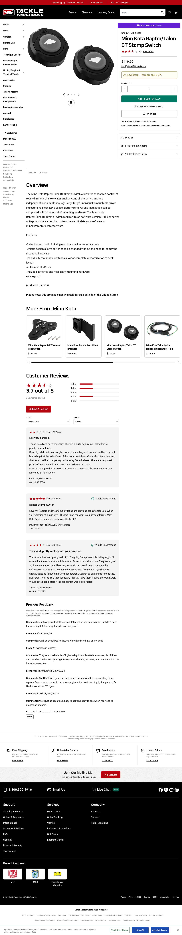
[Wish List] (169, 12)
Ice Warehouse (100, 921)
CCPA (155, 897)
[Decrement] (124, 89)
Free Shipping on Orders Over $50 (68, 2)
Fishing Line (9, 43)
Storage (7, 86)
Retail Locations (99, 823)
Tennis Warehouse (28, 915)
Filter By (76, 417)
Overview (32, 172)
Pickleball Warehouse (76, 915)
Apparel (7, 113)
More (29, 716)
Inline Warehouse (87, 921)
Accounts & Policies (13, 828)
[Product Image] (68, 94)
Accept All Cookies (159, 930)
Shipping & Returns (13, 811)
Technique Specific (12, 55)
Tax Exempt (9, 851)
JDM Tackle (9, 144)
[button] (163, 106)
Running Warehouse (156, 915)
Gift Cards (7, 201)
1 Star (73, 401)
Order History (8, 194)
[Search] (162, 12)
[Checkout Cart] (176, 12)
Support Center (9, 188)
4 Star (73, 388)
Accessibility (164, 897)
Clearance (87, 12)
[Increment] (174, 89)
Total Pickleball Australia (113, 915)
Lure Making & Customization (10, 62)
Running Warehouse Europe (45, 921)
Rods (5, 30)
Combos (7, 37)
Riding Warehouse (143, 921)
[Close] (178, 930)
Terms (123, 897)
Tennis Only (62, 915)
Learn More (17, 760)
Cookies (147, 897)
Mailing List (8, 204)
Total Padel (128, 915)
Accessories (9, 80)
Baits (5, 49)
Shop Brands (9, 156)
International (10, 823)
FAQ (5, 834)
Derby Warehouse (114, 921)
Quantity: (126, 83)
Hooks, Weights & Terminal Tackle (11, 72)
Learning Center (106, 12)
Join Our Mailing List (120, 2)
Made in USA (9, 139)
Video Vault (8, 167)
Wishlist (6, 197)
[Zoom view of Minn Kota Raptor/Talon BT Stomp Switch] (71, 56)
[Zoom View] (71, 103)
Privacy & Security (12, 845)
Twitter (166, 790)
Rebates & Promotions (12, 171)
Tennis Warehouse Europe (46, 915)
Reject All (140, 930)
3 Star (73, 392)
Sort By (28, 417)
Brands (72, 12)
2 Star (73, 396)
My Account (53, 811)
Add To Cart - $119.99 (149, 99)
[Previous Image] (63, 94)
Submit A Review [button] (38, 409)
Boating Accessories (13, 107)
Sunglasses (8, 119)
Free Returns (97, 2)
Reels (6, 24)
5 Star (73, 384)
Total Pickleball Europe (94, 915)
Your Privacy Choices (119, 930)
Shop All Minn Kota (131, 33)
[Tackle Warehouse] (25, 12)
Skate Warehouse (129, 921)
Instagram (177, 790)
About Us (96, 811)
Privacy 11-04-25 (135, 897)
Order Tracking (55, 817)
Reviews (43, 172)
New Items (7, 174)
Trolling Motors (10, 92)
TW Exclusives (10, 133)
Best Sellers (8, 177)
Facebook (161, 790)
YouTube (171, 790)
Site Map (176, 897)
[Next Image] (78, 94)
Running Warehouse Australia (67, 921)
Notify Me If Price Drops (133, 66)
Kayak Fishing (10, 125)
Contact (7, 839)
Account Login (9, 191)
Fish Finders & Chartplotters (10, 99)
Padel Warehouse (140, 915)
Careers (95, 817)
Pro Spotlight (8, 180)
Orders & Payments (13, 817)
